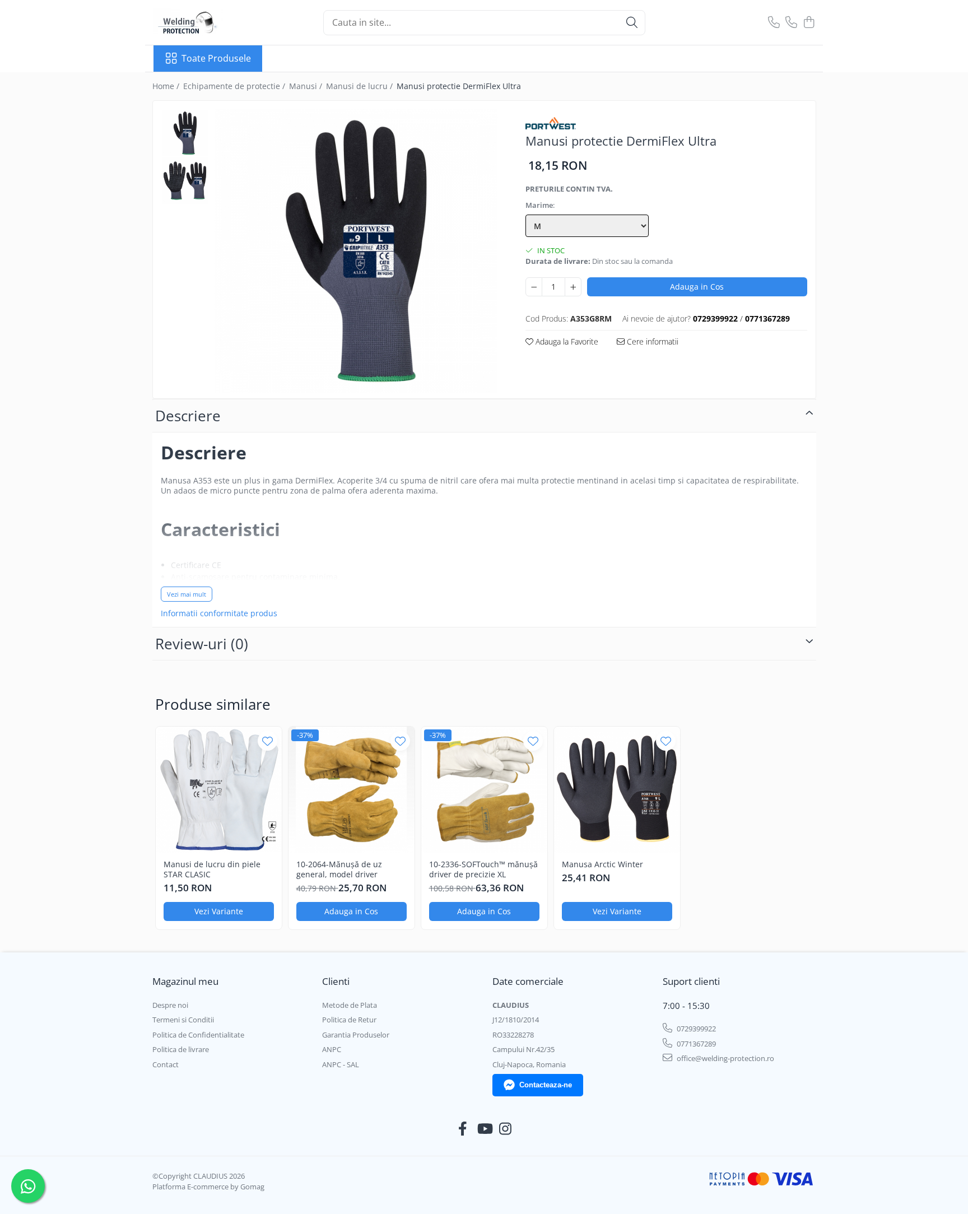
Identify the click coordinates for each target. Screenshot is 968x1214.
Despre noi (170, 1005)
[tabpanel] (356, 251)
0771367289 (695, 1044)
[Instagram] (505, 1129)
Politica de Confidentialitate (198, 1035)
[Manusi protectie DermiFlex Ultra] (356, 251)
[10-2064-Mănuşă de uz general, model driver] (351, 790)
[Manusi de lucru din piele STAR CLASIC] (219, 790)
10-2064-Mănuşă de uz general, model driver (339, 869)
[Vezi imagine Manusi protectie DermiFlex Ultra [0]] (185, 133)
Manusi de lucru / (360, 86)
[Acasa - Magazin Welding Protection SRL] (209, 22)
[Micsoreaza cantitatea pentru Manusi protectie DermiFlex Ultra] (533, 286)
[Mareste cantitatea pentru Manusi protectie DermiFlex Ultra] (573, 286)
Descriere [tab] (188, 416)
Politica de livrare (180, 1049)
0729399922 (695, 1029)
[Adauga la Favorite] (267, 741)
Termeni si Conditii (183, 1020)
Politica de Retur (349, 1020)
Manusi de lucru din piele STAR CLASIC (212, 869)
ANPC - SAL (340, 1064)
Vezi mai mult (186, 594)
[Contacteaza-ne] (774, 22)
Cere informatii (651, 341)
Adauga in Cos (697, 286)
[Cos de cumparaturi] (809, 22)
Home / (167, 86)
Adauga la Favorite (565, 341)
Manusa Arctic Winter (602, 864)
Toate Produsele (216, 58)
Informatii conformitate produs (219, 613)
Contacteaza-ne (545, 1085)
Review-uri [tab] (201, 644)
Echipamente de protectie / (235, 86)
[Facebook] (463, 1129)
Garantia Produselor (355, 1035)
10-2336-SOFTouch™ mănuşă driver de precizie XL (483, 869)
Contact (165, 1064)
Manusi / (306, 86)
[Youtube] (484, 1129)
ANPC (331, 1049)
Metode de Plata (349, 1005)
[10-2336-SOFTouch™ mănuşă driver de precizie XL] (484, 790)
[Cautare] (631, 22)
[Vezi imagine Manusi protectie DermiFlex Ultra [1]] (185, 180)
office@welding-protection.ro (724, 1058)
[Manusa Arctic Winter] (617, 790)
